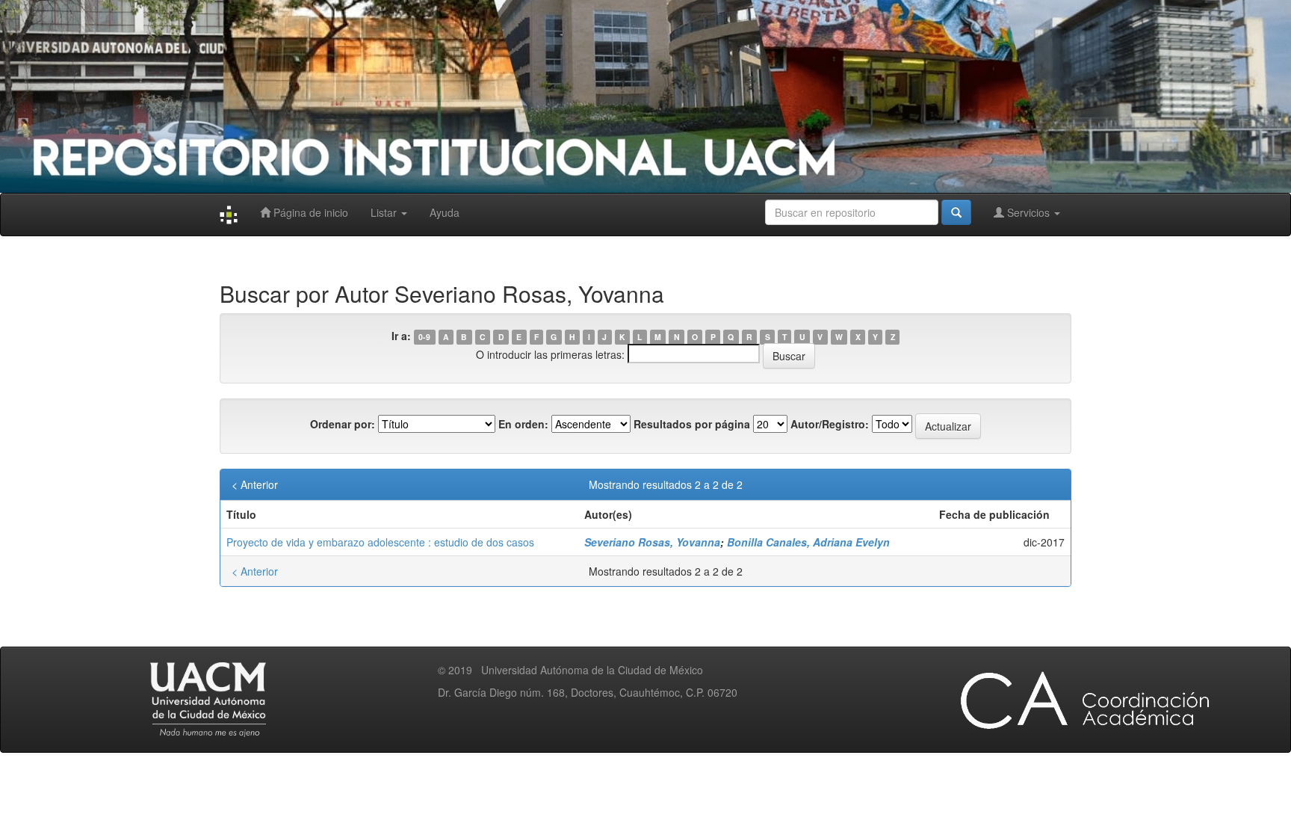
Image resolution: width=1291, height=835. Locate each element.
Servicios (1028, 212)
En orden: (523, 423)
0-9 (424, 336)
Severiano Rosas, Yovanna (652, 541)
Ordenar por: (342, 423)
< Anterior (255, 484)
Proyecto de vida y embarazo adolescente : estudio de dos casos (380, 541)
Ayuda (444, 212)
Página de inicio (309, 212)
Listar (385, 212)
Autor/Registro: (829, 423)
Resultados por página (692, 423)
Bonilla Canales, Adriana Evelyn (808, 541)
